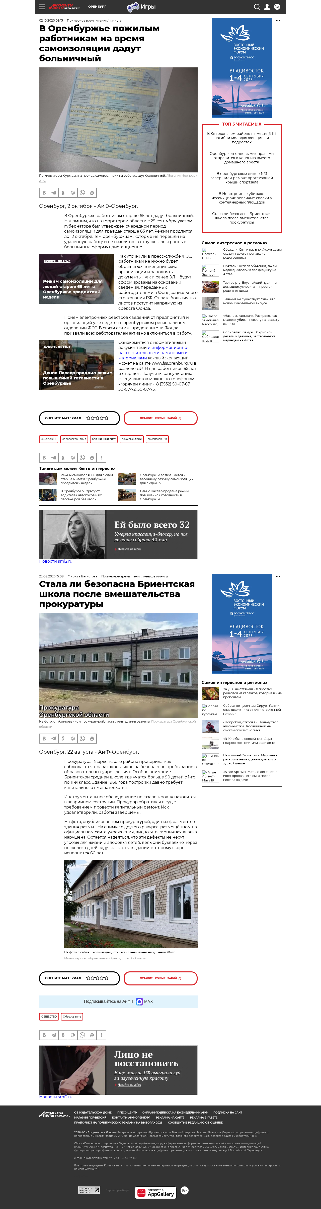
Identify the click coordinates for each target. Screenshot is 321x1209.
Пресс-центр (127, 1112)
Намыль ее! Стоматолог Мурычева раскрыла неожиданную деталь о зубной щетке (250, 759)
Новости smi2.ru (55, 561)
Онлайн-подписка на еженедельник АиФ (175, 1112)
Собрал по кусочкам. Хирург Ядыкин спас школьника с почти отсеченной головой (252, 710)
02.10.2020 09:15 (51, 20)
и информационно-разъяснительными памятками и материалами (153, 352)
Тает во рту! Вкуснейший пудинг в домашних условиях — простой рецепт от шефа (250, 286)
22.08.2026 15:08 (51, 576)
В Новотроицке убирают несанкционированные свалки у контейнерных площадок (242, 198)
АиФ (42, 181)
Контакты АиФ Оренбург (131, 1117)
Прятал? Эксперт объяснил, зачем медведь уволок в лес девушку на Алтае (250, 270)
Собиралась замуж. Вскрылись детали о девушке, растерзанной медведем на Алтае (249, 336)
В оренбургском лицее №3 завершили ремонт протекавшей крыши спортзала (242, 178)
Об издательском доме (93, 1112)
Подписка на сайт (227, 1112)
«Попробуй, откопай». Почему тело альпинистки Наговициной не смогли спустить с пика (251, 726)
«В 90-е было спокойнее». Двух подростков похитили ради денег (249, 741)
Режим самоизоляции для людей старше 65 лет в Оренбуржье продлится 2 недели (87, 479)
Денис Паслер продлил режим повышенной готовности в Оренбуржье (164, 495)
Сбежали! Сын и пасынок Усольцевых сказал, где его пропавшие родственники (252, 253)
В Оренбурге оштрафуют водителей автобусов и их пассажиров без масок (81, 495)
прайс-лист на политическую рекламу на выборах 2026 (118, 1122)
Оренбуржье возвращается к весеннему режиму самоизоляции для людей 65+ (167, 479)
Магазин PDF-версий (90, 1117)
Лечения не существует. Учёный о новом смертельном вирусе (249, 301)
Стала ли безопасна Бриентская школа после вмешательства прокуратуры (241, 218)
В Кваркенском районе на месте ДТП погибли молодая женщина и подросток (241, 138)
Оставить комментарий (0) (160, 418)
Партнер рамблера (117, 1190)
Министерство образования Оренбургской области (105, 958)
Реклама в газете (203, 1117)
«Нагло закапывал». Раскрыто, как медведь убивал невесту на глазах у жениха (251, 320)
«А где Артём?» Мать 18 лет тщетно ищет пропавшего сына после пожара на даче (250, 776)
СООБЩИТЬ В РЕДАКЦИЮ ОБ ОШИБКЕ (195, 1122)
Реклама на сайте (170, 1117)
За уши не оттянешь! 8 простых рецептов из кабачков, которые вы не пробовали (252, 693)
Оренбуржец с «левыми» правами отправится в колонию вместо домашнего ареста (242, 158)
